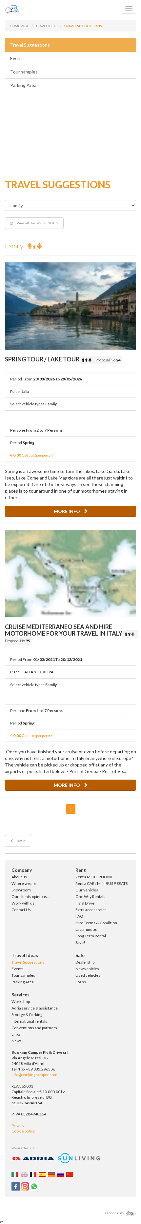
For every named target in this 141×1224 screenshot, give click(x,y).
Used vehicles (87, 975)
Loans (80, 981)
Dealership (84, 962)
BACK (21, 841)
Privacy (17, 1125)
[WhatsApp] (34, 1186)
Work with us (22, 903)
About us (19, 876)
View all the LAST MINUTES (37, 223)
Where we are (23, 883)
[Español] (43, 1173)
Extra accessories (91, 909)
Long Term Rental (90, 935)
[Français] (34, 1173)
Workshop (20, 1001)
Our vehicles (86, 889)
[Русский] (61, 1173)
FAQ (79, 916)
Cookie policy (23, 1131)
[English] (25, 1173)
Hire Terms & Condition (96, 922)
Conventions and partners (34, 1027)
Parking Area (23, 85)
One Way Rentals (90, 896)
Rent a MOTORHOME (94, 876)
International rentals (29, 1021)
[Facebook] (15, 1186)
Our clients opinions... (30, 896)
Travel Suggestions (30, 45)
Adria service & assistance (34, 1008)
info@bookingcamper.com (34, 1074)
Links (16, 1034)
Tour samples (24, 71)
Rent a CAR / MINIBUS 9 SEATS (101, 883)
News (16, 1040)
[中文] (70, 1173)
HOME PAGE (19, 26)
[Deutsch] (52, 1173)
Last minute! (86, 929)
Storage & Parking (26, 1014)
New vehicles (87, 968)
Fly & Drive (84, 903)
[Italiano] (15, 1173)
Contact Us (21, 909)
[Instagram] (24, 1186)
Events (17, 58)
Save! (80, 942)
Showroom (21, 889)
